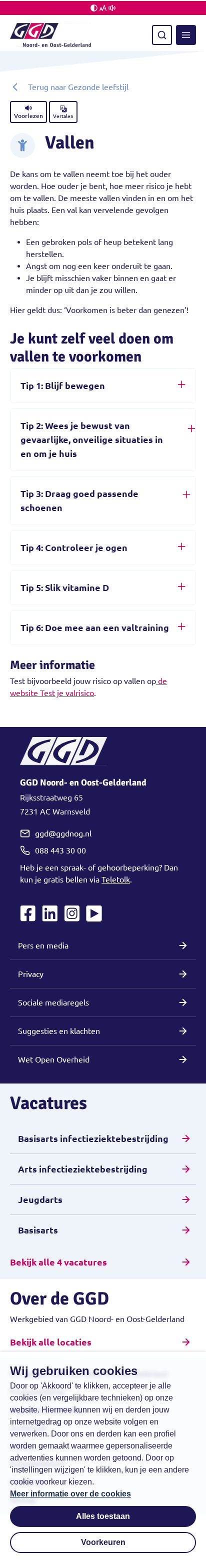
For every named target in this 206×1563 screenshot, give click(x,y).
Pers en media (43, 945)
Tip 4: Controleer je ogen (74, 547)
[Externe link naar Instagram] (72, 914)
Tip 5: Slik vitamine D (64, 587)
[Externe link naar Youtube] (94, 914)
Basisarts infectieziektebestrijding (93, 1139)
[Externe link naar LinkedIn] (50, 914)
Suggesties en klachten (59, 1031)
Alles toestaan (103, 1516)
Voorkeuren (103, 1542)
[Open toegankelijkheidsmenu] (103, 8)
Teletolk (116, 879)
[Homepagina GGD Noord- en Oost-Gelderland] (50, 35)
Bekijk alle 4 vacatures (58, 1262)
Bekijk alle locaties (51, 1342)
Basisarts (38, 1230)
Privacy (31, 974)
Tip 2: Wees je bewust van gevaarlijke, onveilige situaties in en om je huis (91, 439)
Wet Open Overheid (54, 1059)
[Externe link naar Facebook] (28, 914)
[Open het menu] (186, 35)
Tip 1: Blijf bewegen (62, 385)
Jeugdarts (40, 1199)
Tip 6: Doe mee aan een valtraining (94, 627)
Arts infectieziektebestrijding (83, 1169)
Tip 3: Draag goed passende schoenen (79, 500)
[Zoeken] (162, 35)
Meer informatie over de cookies (70, 1494)
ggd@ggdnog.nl (63, 833)
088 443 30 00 (60, 850)
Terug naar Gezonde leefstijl (78, 87)
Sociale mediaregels (53, 1002)
